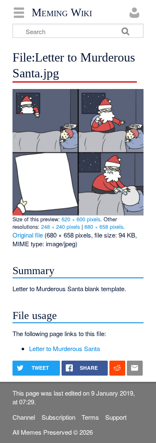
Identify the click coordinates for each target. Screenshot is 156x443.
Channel (23, 417)
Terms (90, 417)
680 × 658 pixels (103, 226)
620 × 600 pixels (81, 219)
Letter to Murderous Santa (64, 348)
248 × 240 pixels (60, 226)
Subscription (58, 417)
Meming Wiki (62, 12)
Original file (27, 234)
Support (115, 417)
